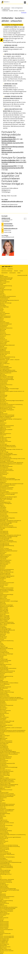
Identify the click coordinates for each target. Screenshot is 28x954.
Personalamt (2, 768)
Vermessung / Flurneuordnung (6, 825)
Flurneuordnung (3, 835)
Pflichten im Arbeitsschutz (5, 334)
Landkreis (2, 930)
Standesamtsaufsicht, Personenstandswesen (9, 754)
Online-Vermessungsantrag (5, 853)
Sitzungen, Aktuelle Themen (5, 949)
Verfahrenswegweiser (4, 533)
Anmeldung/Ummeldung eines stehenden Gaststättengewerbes (12, 730)
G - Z (1, 878)
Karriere (1, 953)
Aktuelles (2, 275)
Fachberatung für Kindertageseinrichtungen (9, 521)
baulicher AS (2, 338)
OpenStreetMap (8, 223)
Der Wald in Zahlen (4, 440)
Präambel (2, 952)
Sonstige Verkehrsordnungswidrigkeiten (8, 751)
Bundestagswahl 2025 (4, 938)
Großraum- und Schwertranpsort (6, 810)
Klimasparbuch (3, 578)
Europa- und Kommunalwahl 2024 (7, 936)
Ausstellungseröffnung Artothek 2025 (7, 630)
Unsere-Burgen (3, 665)
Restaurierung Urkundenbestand (6, 589)
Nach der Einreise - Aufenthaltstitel (7, 879)
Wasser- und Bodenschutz (5, 317)
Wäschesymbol (3, 709)
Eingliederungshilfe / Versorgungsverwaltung (9, 784)
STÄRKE (1, 529)
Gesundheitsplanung (4, 486)
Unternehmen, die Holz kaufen (6, 469)
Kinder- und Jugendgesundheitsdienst (7, 485)
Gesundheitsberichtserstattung (6, 488)
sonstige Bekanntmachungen (6, 289)
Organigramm (3, 314)
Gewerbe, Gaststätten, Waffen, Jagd (7, 721)
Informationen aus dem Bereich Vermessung (9, 845)
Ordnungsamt (3, 295)
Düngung (2, 674)
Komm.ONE (25, 275)
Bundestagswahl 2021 (4, 940)
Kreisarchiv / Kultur (4, 585)
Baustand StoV (3, 565)
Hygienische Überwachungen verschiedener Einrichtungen (11, 483)
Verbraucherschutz (3, 859)
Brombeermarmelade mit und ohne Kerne (8, 700)
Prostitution (2, 734)
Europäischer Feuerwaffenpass (6, 742)
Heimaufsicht (2, 759)
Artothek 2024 (3, 614)
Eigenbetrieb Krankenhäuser (5, 560)
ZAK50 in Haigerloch (4, 611)
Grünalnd (2, 678)
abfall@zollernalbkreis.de (10, 228)
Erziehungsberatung (4, 531)
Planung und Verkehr (4, 792)
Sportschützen (3, 739)
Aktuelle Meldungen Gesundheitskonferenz (8, 907)
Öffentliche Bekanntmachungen (6, 277)
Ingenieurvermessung (4, 833)
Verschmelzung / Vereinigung (6, 830)
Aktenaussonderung (4, 661)
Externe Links (2, 842)
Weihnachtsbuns (3, 704)
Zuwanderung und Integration (6, 861)
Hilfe (1, 892)
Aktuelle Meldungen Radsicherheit (7, 805)
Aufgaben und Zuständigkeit (5, 554)
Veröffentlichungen (4, 659)
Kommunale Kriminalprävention (6, 929)
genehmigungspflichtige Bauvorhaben (7, 370)
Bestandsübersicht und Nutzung (6, 648)
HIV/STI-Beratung (3, 474)
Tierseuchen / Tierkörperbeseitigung (7, 857)
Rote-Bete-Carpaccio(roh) (5, 690)
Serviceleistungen (3, 444)
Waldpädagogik (3, 448)
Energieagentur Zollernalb (5, 577)
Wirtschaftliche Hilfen (4, 511)
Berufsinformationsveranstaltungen (7, 415)
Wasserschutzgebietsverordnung (6, 676)
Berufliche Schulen (3, 413)
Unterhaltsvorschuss (4, 515)
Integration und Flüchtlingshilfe (6, 866)
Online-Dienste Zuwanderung (6, 882)
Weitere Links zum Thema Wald (6, 453)
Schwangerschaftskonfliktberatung (7, 545)
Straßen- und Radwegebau (5, 787)
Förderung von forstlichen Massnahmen (8, 446)
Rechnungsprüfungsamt (5, 772)
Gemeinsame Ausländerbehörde (6, 867)
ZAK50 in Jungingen (4, 620)
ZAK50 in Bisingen (3, 595)
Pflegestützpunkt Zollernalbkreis (6, 911)
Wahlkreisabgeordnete (4, 944)
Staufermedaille (3, 638)
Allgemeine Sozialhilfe (4, 777)
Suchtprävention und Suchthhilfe (6, 487)
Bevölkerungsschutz (4, 403)
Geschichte (2, 932)
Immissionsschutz (3, 383)
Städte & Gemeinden (4, 917)
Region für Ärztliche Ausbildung (6, 900)
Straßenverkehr (3, 808)
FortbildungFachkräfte (4, 524)
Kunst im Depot (3, 597)
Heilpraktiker (2, 495)
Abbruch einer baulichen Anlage (6, 378)
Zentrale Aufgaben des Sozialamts (7, 780)
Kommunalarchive (3, 651)
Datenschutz (10, 268)
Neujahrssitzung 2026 (4, 927)
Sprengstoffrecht (3, 744)
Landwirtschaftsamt (4, 298)
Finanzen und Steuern (4, 548)
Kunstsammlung (3, 655)
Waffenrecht (2, 737)
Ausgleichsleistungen (4, 669)
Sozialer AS (2, 337)
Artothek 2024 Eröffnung (5, 618)
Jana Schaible (2, 635)
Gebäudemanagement (4, 556)
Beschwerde (2, 330)
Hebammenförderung (4, 903)
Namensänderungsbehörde (5, 758)
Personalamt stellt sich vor (5, 770)
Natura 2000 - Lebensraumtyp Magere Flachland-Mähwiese (12, 400)
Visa (1, 868)
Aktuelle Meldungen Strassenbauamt (7, 804)
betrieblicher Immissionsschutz (6, 328)
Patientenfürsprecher (4, 887)
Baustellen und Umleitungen (6, 302)
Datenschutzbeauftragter (5, 775)
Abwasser (2, 318)
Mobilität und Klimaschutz (5, 574)
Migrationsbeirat (3, 948)
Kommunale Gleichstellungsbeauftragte (8, 888)
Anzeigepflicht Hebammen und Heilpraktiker (9, 492)
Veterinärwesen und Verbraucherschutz (8, 296)
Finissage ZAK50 (3, 627)
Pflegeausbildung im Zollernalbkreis (7, 781)
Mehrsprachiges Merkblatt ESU (6, 498)
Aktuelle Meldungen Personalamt (6, 771)
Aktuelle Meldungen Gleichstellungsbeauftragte (9, 890)
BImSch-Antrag (3, 329)
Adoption (2, 504)
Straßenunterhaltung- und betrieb (7, 793)
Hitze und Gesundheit (4, 491)
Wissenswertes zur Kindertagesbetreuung (8, 527)
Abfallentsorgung (3, 347)
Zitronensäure (3, 706)
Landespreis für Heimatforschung (6, 622)
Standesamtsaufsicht (4, 755)
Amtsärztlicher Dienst (4, 473)
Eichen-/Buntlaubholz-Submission (7, 470)
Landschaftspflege (3, 395)
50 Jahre (1, 310)
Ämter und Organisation (17, 8)
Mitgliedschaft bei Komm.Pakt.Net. (7, 425)
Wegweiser (2, 904)
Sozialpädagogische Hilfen (5, 502)
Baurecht (2, 364)
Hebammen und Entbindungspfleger (7, 494)
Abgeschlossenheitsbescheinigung (7, 379)
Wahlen (1, 934)
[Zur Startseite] (5, 2)
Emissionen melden (4, 387)
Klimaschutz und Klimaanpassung (7, 569)
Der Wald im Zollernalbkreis (5, 437)
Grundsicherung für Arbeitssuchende (7, 785)
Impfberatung (3, 477)
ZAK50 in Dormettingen (4, 615)
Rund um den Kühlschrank (5, 710)
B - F (1, 876)
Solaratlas (2, 580)
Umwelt (1, 284)
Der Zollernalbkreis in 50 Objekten (7, 590)
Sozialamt (2, 291)
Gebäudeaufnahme (4, 828)
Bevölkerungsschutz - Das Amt (6, 408)
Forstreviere (2, 442)
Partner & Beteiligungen (5, 913)
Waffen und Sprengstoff (4, 735)
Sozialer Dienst (3, 508)
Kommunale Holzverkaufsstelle (6, 466)
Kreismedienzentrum (4, 583)
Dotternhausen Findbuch (5, 599)
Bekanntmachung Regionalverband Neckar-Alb (9, 300)
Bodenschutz (2, 321)
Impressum (4, 268)
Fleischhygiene (3, 858)
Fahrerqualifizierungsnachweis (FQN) (7, 763)
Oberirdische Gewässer (4, 322)
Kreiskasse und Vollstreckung (6, 549)
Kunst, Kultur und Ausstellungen (6, 653)
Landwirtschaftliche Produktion (6, 672)
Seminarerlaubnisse (4, 766)
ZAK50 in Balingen (3, 624)
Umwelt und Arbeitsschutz (5, 316)
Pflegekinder (2, 506)
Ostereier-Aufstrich (4, 693)
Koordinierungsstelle (4, 516)
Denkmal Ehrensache (4, 591)
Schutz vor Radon (3, 342)
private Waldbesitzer (4, 467)
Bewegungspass (3, 901)
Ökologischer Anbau (4, 681)
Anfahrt (18, 272)
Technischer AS (3, 333)
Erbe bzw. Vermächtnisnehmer (6, 740)
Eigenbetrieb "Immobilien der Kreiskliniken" (8, 550)
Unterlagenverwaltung (4, 652)
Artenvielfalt (2, 397)
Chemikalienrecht (3, 339)
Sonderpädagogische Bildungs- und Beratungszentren (11, 419)
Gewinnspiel (2, 824)
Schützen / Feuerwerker (4, 341)
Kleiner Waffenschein (4, 743)
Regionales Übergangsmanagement (7, 416)
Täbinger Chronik (3, 636)
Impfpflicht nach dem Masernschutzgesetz (8, 496)
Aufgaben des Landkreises (5, 427)
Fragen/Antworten (3, 820)
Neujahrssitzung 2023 (4, 924)
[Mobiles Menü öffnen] (24, 2)
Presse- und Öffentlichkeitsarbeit (6, 909)
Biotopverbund (3, 399)
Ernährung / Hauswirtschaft (5, 686)
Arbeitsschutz (2, 331)
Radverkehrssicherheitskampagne (6, 796)
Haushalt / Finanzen (4, 928)
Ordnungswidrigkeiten (4, 748)
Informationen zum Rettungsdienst (7, 409)
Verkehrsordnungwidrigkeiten (6, 750)
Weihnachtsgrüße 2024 (4, 619)
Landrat (1, 916)
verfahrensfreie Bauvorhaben (6, 367)
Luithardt (2, 644)
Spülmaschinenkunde (4, 713)
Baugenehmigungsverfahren (5, 372)
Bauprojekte (2, 553)
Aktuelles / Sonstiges (4, 452)
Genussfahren (3, 803)
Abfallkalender (3, 350)
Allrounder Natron (3, 707)
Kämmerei (2, 288)
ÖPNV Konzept (3, 816)
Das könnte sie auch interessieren (6, 950)
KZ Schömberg (3, 603)
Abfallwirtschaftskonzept (5, 351)
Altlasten (2, 320)
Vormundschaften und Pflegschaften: (7, 518)
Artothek (2, 656)
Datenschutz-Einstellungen (7, 270)
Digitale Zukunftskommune (5, 433)
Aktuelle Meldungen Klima (5, 570)
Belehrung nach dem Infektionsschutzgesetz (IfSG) (10, 479)
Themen (1, 308)
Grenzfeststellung (3, 829)
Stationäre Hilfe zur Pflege (5, 783)
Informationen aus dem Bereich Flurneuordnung (10, 846)
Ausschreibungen (3, 301)
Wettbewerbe (2, 430)
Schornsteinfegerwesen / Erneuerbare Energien (9, 388)
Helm (1, 801)
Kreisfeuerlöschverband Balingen (6, 594)
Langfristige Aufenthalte (5, 872)
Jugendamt (2, 293)
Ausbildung (2, 839)
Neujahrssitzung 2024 (4, 925)
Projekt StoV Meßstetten (5, 561)
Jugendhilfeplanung (4, 519)
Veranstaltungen (3, 891)
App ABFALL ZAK (3, 354)
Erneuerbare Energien (4, 390)
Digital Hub (2, 432)
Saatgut (1, 680)
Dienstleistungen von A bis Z (5, 874)
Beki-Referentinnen (4, 688)
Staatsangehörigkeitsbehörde (6, 756)
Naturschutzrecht (3, 396)
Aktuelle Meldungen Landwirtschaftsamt (8, 668)
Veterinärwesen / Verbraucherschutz (7, 854)
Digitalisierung (3, 420)
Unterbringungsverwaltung (5, 864)
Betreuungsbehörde (4, 760)
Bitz (0, 641)
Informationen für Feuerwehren (6, 405)
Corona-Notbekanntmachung (6, 285)
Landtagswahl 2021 (4, 942)
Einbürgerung (2, 883)
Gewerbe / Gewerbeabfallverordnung (7, 357)
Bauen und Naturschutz (4, 281)
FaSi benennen (3, 335)
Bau (1, 791)
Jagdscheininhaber (3, 738)
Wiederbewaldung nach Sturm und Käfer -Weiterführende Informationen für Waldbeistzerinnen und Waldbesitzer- (11, 463)
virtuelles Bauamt (3, 382)
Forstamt (2, 292)
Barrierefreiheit (5, 272)
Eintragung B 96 (3, 764)
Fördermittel (2, 424)
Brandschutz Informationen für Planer (7, 407)
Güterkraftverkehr (3, 812)
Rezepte (1, 689)
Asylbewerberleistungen (5, 863)
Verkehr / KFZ (2, 806)
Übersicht (16, 270)
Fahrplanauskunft (8, 225)
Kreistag (1, 920)
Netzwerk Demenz (3, 912)
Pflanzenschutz (3, 677)
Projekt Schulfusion (4, 557)
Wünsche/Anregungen (4, 821)
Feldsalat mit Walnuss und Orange (7, 692)
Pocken (1, 643)
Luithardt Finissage (4, 647)
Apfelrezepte (2, 715)
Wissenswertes (3, 490)
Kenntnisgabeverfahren (4, 368)
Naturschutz (2, 392)
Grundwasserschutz (4, 325)
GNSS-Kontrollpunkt (4, 841)
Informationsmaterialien (5, 358)
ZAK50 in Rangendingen (5, 616)
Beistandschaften (3, 514)
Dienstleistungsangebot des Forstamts (7, 445)
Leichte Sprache (12, 272)
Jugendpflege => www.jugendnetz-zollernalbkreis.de (10, 520)
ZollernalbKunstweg (4, 610)
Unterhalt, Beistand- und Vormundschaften (8, 512)
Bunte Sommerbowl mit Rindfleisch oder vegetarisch (10, 697)
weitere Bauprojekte (4, 564)
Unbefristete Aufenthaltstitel (5, 880)
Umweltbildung (3, 718)
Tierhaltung (2, 685)
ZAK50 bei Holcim (3, 598)
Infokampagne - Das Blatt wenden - (7, 461)
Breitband (2, 421)
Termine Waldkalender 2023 (5, 457)
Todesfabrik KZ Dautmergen (5, 660)
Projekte (1, 657)
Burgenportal (2, 645)
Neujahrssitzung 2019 (4, 921)
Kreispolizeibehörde (4, 747)
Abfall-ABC (2, 346)
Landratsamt (7, 8)
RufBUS (1, 817)
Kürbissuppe (2, 701)
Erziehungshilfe (3, 507)
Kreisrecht (2, 919)
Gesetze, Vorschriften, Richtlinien (6, 525)
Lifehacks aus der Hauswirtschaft (6, 705)
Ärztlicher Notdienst (4, 276)
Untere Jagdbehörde (4, 746)
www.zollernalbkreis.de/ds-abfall (11, 206)
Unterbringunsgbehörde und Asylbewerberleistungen (10, 862)
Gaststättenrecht (3, 729)
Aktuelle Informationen (4, 897)
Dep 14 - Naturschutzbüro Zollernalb (7, 623)
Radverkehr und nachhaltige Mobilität (7, 795)
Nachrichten (2, 304)
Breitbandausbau (3, 945)
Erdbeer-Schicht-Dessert (5, 696)
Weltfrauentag (3, 895)
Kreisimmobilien (3, 552)
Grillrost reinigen (3, 711)
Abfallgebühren (3, 349)
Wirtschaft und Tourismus (5, 946)
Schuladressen (3, 566)
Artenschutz (2, 394)
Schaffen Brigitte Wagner (5, 632)
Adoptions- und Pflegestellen (6, 503)
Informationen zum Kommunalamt (7, 582)
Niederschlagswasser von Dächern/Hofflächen (9, 682)
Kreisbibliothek (3, 649)
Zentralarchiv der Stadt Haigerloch (7, 606)
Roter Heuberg (3, 411)
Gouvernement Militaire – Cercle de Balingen (9, 601)
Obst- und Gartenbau (4, 717)
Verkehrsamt (2, 287)
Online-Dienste (3, 434)
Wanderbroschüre (3, 905)
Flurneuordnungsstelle (4, 849)
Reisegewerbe (3, 726)
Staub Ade (2, 714)
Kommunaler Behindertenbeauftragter (7, 908)
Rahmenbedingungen (4, 366)
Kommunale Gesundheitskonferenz (7, 896)
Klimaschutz (2, 568)
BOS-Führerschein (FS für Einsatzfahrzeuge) (8, 767)
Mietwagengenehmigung (5, 813)
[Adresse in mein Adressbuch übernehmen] (25, 219)
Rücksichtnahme (3, 797)
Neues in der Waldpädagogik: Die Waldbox (8, 454)
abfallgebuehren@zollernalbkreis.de (12, 201)
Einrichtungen (3, 355)
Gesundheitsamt (3, 471)
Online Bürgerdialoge (4, 306)
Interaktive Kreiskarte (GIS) (5, 933)
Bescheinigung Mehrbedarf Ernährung (7, 779)
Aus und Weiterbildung (4, 684)
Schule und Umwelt (4, 361)
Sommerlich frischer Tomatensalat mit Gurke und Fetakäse (11, 698)
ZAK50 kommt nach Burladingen (6, 605)
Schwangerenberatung (4, 543)
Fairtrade (2, 309)
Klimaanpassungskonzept (5, 573)
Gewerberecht (3, 723)
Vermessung (2, 826)
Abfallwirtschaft (6, 9)
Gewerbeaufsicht (3, 326)
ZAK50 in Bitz (2, 602)
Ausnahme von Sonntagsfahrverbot (7, 809)
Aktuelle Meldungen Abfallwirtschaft (7, 345)
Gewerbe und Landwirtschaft (6, 324)
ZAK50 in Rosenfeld (4, 607)
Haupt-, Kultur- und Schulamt (6, 499)
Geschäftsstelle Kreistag (4, 297)
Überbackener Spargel (4, 694)
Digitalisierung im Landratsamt (6, 429)
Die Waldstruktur (3, 438)
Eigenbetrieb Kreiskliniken (5, 562)
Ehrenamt (2, 663)
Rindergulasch (3, 702)
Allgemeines (2, 788)
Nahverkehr (2, 814)
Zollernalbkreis (3, 915)
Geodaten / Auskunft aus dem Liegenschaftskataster (10, 837)
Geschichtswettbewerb (4, 613)
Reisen (1, 475)
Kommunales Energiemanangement (7, 576)
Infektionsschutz (3, 481)
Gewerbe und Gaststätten (5, 722)
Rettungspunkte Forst (4, 465)
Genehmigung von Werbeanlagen (6, 376)
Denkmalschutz (3, 401)
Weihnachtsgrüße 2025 (4, 631)
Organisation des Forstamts (5, 441)
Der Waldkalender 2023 (4, 455)
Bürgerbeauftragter (4, 886)
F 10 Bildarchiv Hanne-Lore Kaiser (6, 587)
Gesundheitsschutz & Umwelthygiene (7, 478)
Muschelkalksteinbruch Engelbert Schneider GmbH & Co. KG (12, 391)
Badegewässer (3, 482)
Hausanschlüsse (3, 423)
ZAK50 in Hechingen (4, 609)
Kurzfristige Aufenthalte (4, 871)
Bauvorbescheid (3, 375)
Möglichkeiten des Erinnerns (5, 664)
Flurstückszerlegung (4, 831)
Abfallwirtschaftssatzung (5, 353)
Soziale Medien (3, 305)
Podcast (1, 593)
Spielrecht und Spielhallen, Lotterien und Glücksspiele (11, 727)
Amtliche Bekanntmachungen (6, 279)
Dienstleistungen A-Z (4, 884)
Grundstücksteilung (4, 380)
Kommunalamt (3, 283)
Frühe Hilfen (2, 528)
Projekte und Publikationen (5, 417)
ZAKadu (1, 818)
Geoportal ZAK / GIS (4, 838)
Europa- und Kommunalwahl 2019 (7, 937)
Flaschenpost (2, 626)
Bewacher (2, 733)
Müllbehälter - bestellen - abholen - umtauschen (13, 10)
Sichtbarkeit (2, 800)
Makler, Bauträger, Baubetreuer (6, 725)
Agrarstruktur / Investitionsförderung (7, 671)
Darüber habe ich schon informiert (7, 822)
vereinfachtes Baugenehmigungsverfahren (8, 371)
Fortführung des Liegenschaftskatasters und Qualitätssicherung (12, 834)
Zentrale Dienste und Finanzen (6, 789)
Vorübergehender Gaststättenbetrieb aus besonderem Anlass (12, 731)
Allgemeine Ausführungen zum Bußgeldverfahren (10, 752)
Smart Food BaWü (3, 362)
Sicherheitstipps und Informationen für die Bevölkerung (11, 404)
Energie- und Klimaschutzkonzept (6, 572)
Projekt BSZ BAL (3, 558)
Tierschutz (2, 855)
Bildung (1, 412)
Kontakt (21, 270)
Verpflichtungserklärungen (5, 870)
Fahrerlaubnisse (3, 762)
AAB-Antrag (2, 374)
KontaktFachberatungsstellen (6, 523)
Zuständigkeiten (3, 510)
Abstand (1, 799)
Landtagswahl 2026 (4, 941)
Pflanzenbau (2, 673)
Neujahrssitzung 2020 (4, 923)
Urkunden (2, 639)
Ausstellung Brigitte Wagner (5, 628)
